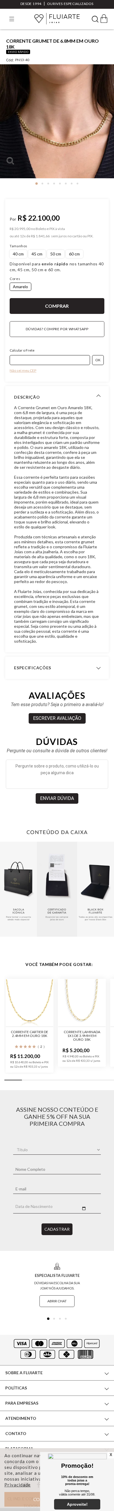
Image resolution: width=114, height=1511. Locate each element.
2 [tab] (42, 183)
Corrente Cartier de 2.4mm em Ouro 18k (29, 1034)
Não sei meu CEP (23, 370)
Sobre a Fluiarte (24, 1372)
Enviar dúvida (57, 798)
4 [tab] (54, 183)
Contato (15, 1433)
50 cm (55, 253)
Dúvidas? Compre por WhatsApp (57, 329)
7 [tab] (71, 183)
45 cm (37, 253)
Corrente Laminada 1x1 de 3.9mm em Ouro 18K (82, 1035)
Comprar (57, 306)
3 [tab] (48, 183)
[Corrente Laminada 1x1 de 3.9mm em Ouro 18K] (82, 1003)
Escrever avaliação (57, 718)
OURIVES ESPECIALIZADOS (70, 3)
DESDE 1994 (31, 3)
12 (23, 236)
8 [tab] (77, 183)
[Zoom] (57, 121)
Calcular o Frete (22, 350)
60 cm (74, 253)
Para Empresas (21, 1403)
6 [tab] (66, 183)
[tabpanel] (57, 123)
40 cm (18, 253)
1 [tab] (36, 183)
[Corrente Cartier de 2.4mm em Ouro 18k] (29, 1003)
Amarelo (20, 286)
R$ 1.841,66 (40, 236)
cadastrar (57, 1229)
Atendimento (20, 1418)
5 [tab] (60, 183)
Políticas (16, 1387)
